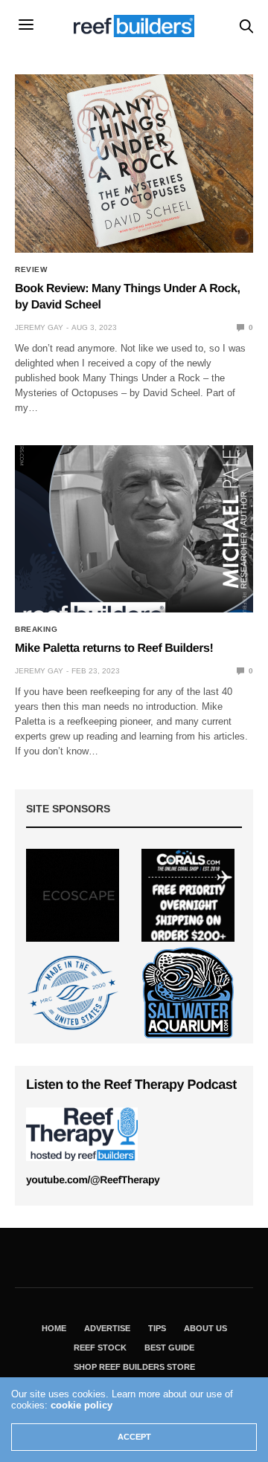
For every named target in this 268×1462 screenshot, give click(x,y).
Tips (157, 1328)
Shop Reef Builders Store (134, 1366)
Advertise (107, 1328)
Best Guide (169, 1347)
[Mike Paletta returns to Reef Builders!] (134, 528)
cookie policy (81, 1405)
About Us (205, 1328)
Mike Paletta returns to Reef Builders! (114, 648)
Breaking (36, 629)
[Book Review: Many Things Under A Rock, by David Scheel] (134, 163)
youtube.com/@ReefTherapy (92, 1180)
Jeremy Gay (39, 327)
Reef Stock (100, 1347)
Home (54, 1328)
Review (31, 270)
